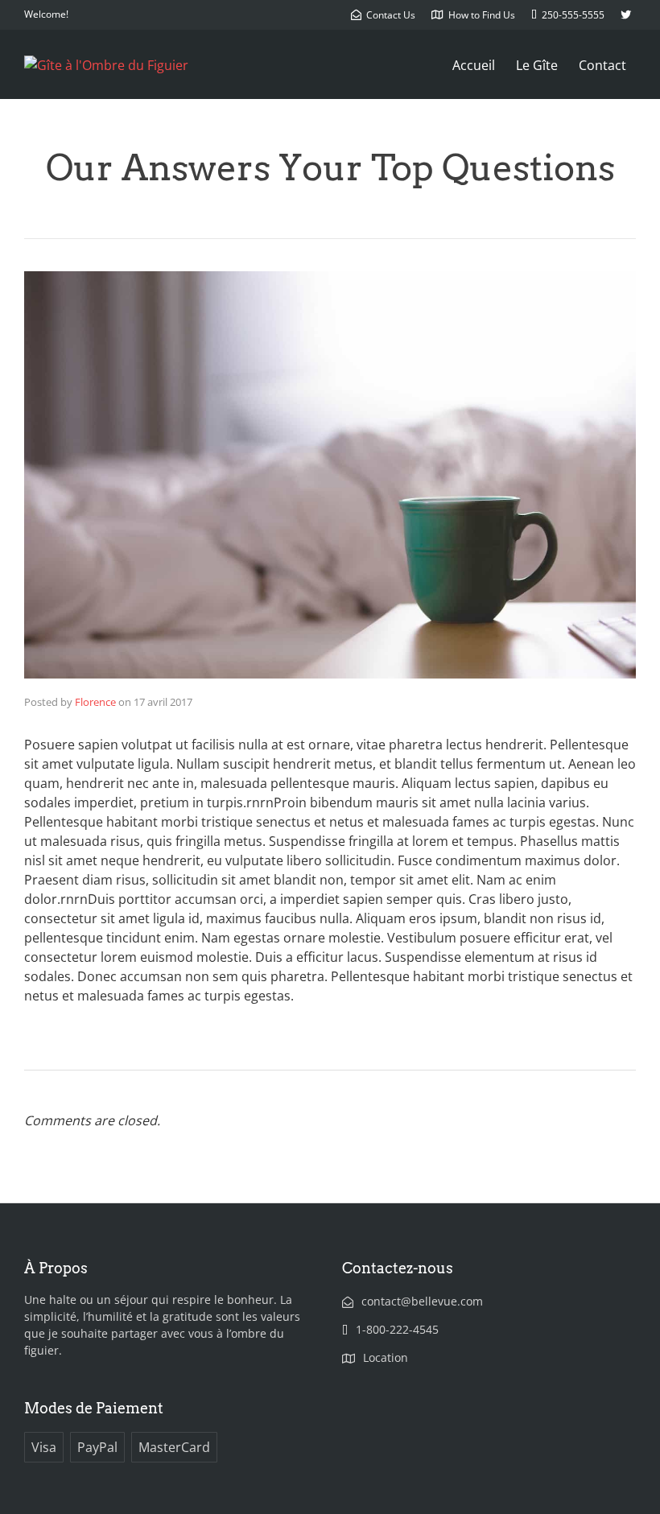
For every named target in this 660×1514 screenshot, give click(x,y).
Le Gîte (537, 65)
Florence (95, 702)
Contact (602, 65)
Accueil (473, 65)
